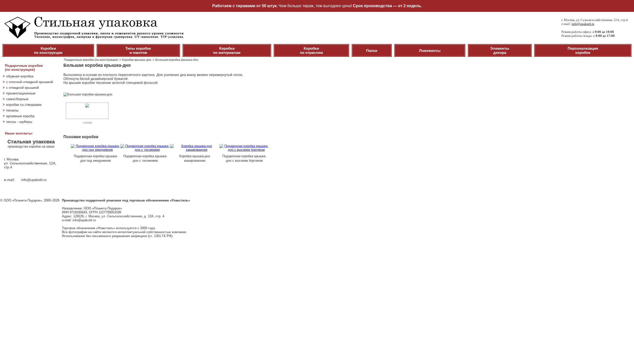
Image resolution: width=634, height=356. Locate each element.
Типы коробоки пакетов (138, 50)
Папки (371, 50)
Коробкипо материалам (226, 50)
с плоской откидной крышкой (29, 82)
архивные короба (20, 116)
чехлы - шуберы (19, 122)
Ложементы (430, 50)
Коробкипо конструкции (48, 50)
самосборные (17, 99)
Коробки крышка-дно (136, 60)
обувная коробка (19, 76)
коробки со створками (24, 105)
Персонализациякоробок (583, 50)
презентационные (20, 93)
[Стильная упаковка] (93, 37)
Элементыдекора (499, 50)
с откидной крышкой (22, 87)
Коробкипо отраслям (311, 50)
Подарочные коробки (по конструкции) (91, 60)
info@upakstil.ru (583, 24)
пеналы (12, 110)
